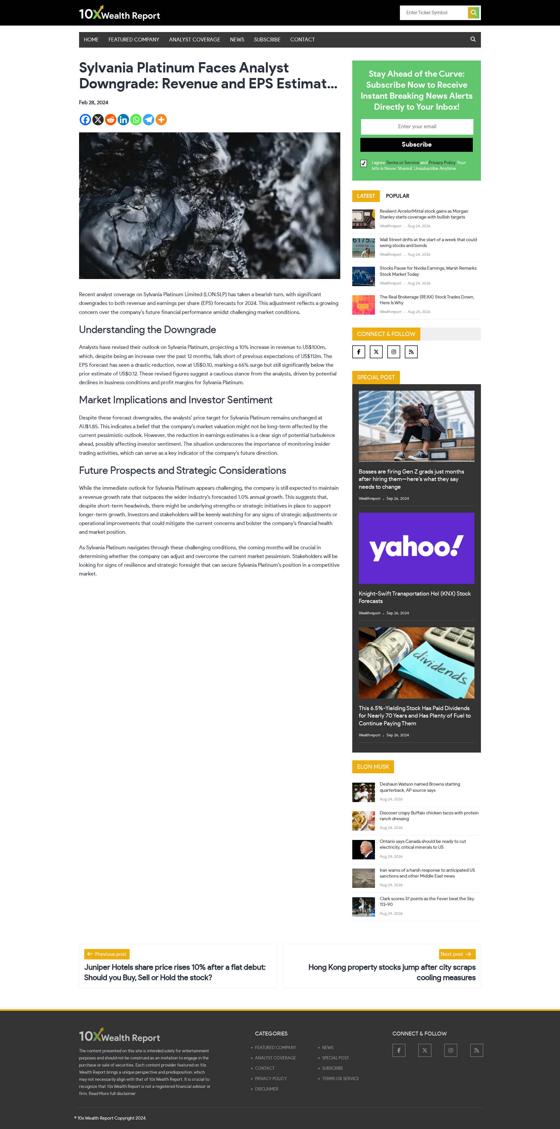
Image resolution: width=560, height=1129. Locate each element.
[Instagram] (393, 351)
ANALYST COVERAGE (194, 39)
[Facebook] (85, 119)
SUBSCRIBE (267, 39)
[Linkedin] (123, 119)
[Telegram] (148, 119)
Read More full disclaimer (112, 1094)
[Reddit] (110, 119)
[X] (98, 119)
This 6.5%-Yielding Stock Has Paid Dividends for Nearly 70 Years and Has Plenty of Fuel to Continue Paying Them (415, 716)
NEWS (237, 39)
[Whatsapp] (136, 119)
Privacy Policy (442, 163)
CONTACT (302, 39)
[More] (161, 119)
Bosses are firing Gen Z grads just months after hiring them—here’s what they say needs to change (411, 479)
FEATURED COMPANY (134, 39)
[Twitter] (376, 351)
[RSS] (411, 351)
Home (91, 39)
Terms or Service (402, 163)
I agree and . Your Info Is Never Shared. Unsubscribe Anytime (419, 166)
